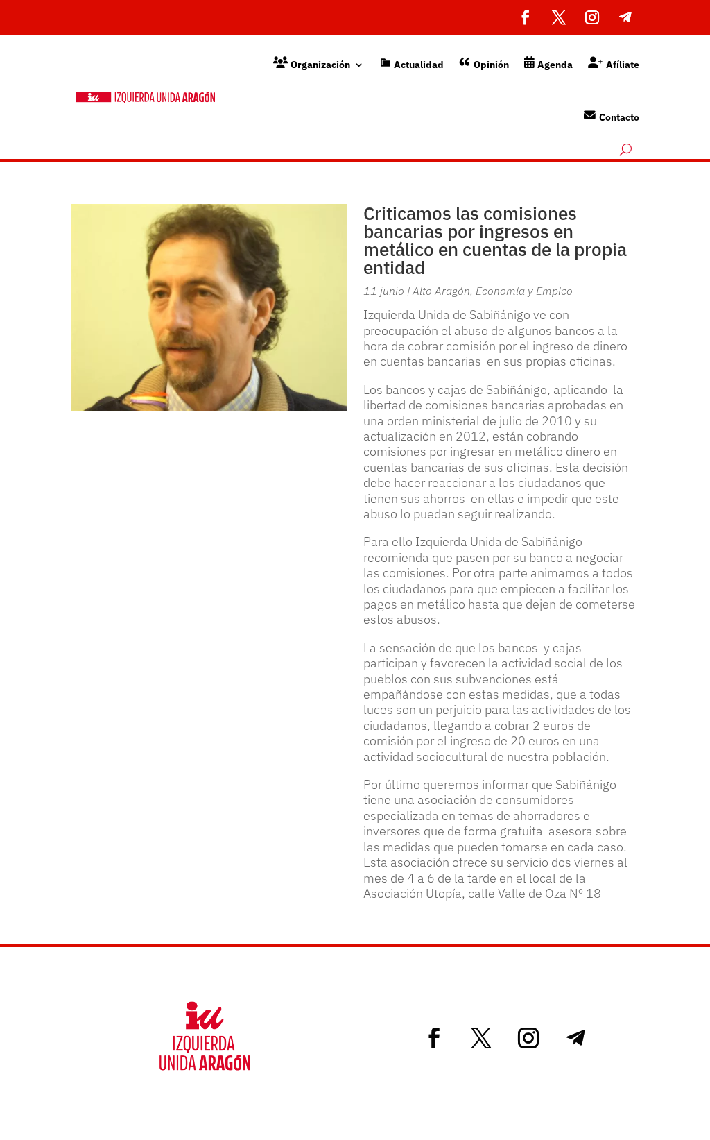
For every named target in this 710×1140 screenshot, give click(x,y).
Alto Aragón (441, 291)
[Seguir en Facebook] (525, 17)
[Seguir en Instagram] (592, 17)
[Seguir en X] (559, 17)
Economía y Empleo (524, 291)
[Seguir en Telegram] (625, 17)
